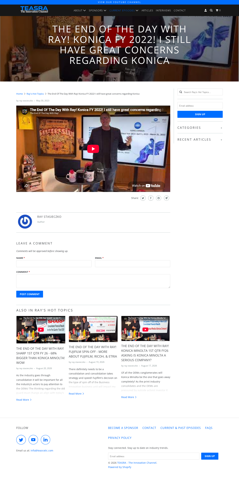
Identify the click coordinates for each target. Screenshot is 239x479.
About (78, 10)
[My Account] (206, 10)
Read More (23, 399)
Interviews (163, 10)
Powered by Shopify (119, 467)
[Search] (211, 10)
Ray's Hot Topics (35, 93)
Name (20, 257)
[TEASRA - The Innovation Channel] (34, 10)
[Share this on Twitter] (142, 198)
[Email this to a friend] (166, 198)
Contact (180, 10)
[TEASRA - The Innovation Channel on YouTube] (34, 439)
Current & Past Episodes (180, 428)
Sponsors (96, 10)
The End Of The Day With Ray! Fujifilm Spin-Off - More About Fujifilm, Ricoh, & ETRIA (93, 351)
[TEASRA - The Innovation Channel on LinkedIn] (46, 439)
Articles (147, 10)
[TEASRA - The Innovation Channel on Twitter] (22, 439)
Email (99, 257)
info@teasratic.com (42, 450)
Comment (23, 271)
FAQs (209, 428)
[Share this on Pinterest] (158, 198)
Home (19, 93)
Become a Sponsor (123, 428)
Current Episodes (123, 10)
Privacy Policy (120, 438)
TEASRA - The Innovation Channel (136, 462)
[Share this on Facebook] (150, 198)
